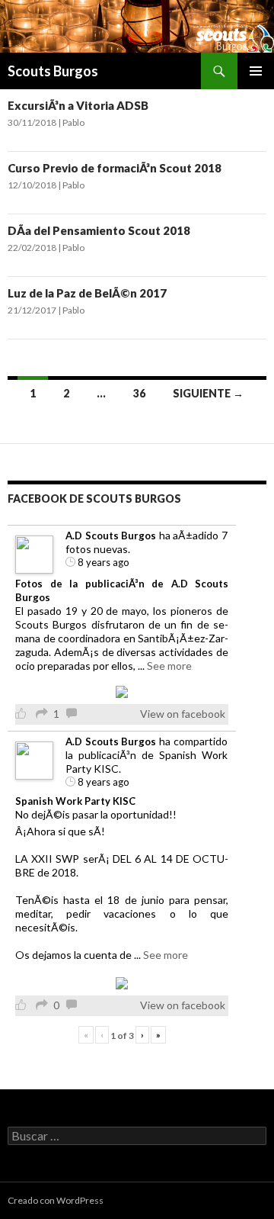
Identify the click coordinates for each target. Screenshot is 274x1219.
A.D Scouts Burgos (110, 535)
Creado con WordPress (56, 1200)
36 (139, 393)
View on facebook (182, 713)
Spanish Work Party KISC (75, 801)
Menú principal (255, 71)
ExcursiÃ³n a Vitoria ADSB (78, 105)
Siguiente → (208, 393)
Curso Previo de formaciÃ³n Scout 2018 (114, 168)
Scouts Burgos (53, 71)
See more (169, 665)
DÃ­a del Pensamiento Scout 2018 (99, 230)
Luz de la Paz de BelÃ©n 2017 (87, 293)
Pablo (73, 122)
